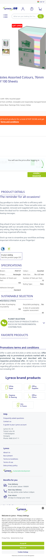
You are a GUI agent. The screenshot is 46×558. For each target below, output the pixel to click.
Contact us (7, 421)
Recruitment (8, 456)
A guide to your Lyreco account (14, 425)
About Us (6, 452)
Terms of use (8, 462)
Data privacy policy (10, 465)
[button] (5, 16)
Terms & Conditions (10, 459)
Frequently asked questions (13, 418)
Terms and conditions (10, 122)
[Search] (41, 16)
